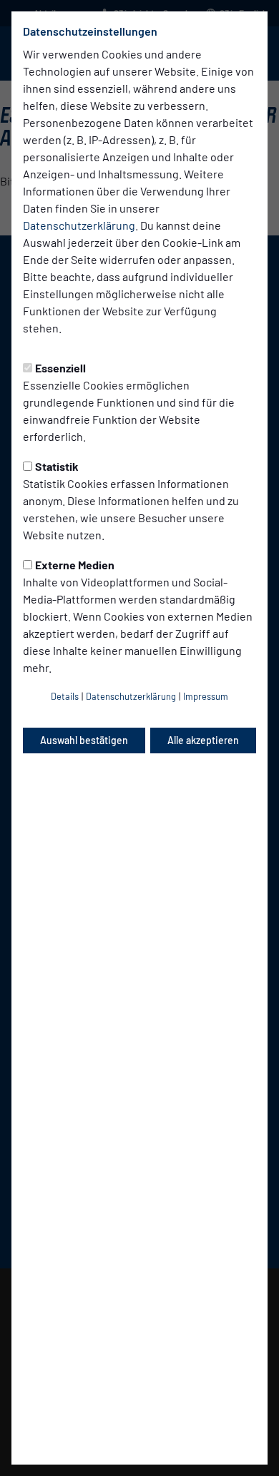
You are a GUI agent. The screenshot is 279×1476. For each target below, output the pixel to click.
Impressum (205, 696)
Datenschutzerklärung (79, 225)
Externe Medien (74, 564)
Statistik (57, 466)
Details (65, 696)
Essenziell (60, 368)
